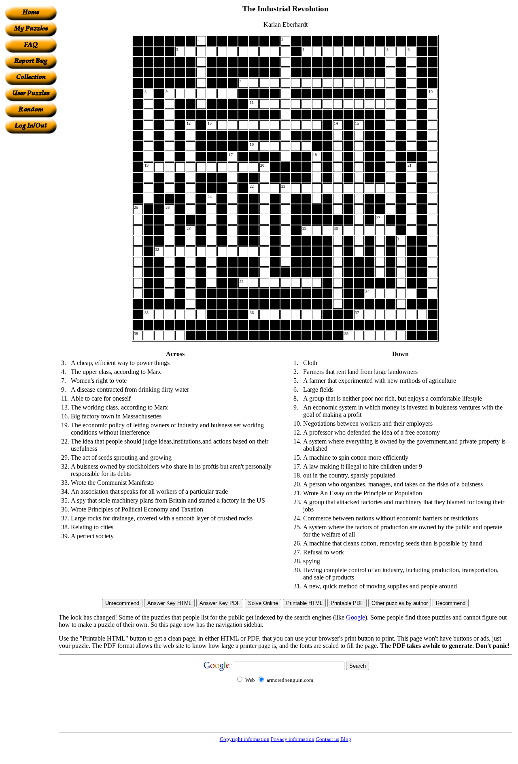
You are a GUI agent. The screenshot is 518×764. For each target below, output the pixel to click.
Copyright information (245, 739)
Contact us (327, 739)
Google (355, 617)
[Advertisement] (30, 255)
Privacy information (292, 739)
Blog (345, 739)
